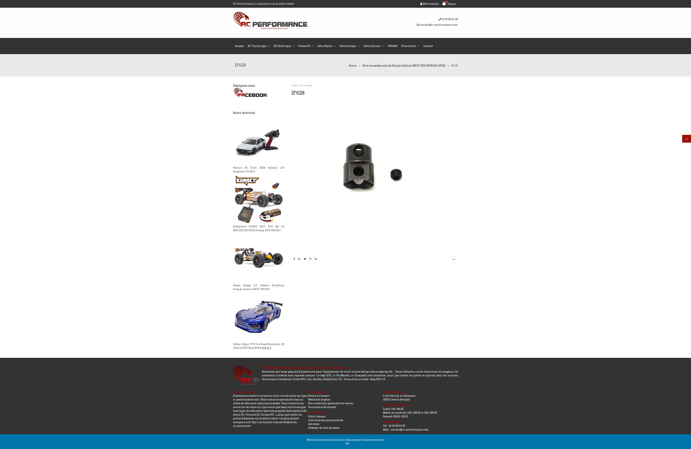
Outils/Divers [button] (372, 46)
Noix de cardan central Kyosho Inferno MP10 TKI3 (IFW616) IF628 (403, 65)
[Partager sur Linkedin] (316, 259)
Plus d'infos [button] (408, 46)
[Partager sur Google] (299, 259)
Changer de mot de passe (324, 427)
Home (353, 65)
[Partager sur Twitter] (305, 259)
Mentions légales (319, 399)
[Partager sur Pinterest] (310, 259)
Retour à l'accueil (319, 395)
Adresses (313, 424)
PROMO (393, 46)
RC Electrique (282, 46)
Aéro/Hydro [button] (325, 46)
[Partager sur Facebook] (294, 259)
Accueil (239, 46)
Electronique (348, 46)
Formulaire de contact (322, 407)
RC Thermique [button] (257, 46)
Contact (428, 46)
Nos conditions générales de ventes (330, 403)
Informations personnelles (325, 420)
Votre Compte (317, 416)
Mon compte (430, 3)
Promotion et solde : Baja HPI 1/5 (364, 379)
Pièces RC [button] (304, 46)
